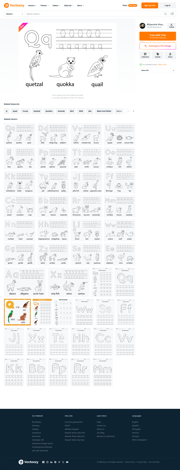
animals (61, 111)
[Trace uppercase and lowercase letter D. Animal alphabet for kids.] (53, 134)
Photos (44, 5)
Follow (171, 27)
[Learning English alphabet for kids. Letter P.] (58, 372)
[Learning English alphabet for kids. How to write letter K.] (14, 372)
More (79, 5)
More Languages (139, 440)
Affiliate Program (72, 429)
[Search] (165, 13)
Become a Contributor (106, 436)
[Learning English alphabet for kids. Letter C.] (103, 341)
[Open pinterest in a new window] (55, 462)
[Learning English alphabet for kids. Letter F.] (126, 312)
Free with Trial (158, 36)
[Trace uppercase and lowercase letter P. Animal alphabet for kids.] (53, 158)
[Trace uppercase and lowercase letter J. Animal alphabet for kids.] (86, 182)
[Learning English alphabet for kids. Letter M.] (103, 372)
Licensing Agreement (74, 422)
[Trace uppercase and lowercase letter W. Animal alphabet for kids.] (119, 230)
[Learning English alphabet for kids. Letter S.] (105, 312)
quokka (49, 111)
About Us (100, 429)
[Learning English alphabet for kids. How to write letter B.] (36, 372)
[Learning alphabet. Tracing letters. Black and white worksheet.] (63, 312)
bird (72, 111)
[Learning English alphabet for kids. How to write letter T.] (58, 341)
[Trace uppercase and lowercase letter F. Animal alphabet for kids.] (119, 182)
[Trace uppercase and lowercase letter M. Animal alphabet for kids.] (119, 206)
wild (81, 111)
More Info (145, 70)
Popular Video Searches (74, 440)
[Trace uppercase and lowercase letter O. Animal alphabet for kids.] (119, 158)
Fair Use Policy (154, 462)
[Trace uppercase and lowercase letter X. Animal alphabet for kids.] (69, 282)
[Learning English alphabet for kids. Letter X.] (36, 341)
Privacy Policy (142, 462)
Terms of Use (130, 462)
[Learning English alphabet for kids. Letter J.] (14, 341)
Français (135, 436)
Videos (55, 5)
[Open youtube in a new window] (67, 462)
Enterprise (36, 433)
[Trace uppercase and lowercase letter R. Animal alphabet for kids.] (86, 206)
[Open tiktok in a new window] (59, 462)
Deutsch (135, 433)
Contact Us (101, 425)
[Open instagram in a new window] (47, 462)
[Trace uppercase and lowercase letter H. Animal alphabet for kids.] (53, 230)
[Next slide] (131, 111)
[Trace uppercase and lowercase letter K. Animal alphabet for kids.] (19, 182)
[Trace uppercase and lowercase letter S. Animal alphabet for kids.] (86, 254)
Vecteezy (35, 425)
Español (135, 425)
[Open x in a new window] (63, 462)
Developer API (38, 440)
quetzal (37, 111)
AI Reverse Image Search (42, 443)
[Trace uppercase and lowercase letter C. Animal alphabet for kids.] (19, 206)
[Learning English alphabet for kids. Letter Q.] (102, 282)
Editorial (67, 5)
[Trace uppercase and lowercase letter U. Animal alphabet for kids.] (119, 134)
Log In (167, 5)
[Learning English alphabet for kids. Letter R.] (80, 372)
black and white (104, 111)
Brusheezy (36, 422)
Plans (125, 5)
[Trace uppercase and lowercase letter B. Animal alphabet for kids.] (53, 206)
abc (90, 111)
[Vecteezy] (14, 5)
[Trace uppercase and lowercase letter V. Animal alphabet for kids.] (86, 134)
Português (136, 429)
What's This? (162, 65)
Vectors (31, 5)
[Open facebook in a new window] (43, 462)
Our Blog (100, 433)
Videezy (35, 429)
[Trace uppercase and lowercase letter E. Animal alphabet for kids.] (119, 254)
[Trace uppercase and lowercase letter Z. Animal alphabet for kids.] (53, 254)
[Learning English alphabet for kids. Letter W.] (84, 312)
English (135, 422)
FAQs (99, 422)
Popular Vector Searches (75, 433)
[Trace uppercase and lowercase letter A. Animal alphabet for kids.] (25, 282)
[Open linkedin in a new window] (51, 462)
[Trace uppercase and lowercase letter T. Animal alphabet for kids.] (86, 158)
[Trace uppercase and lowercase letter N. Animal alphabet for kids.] (19, 230)
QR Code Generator (40, 450)
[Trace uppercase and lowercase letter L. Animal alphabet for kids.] (86, 230)
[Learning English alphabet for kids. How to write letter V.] (125, 341)
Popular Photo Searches (74, 436)
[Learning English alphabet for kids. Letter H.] (81, 341)
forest (25, 111)
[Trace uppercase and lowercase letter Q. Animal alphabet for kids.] (19, 134)
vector (119, 111)
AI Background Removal (42, 447)
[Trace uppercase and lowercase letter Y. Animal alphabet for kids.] (53, 182)
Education (36, 436)
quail (15, 111)
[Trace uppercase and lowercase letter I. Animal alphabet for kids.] (19, 158)
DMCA (67, 425)
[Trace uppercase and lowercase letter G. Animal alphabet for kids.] (19, 254)
